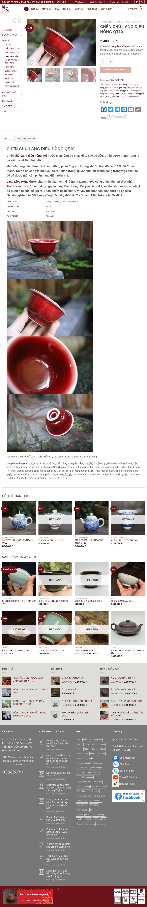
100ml (79, 744)
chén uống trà (96, 768)
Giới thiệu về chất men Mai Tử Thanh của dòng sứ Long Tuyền (58, 788)
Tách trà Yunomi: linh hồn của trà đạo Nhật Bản (57, 859)
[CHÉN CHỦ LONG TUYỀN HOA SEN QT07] (19, 579)
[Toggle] (21, 30)
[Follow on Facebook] (132, 2)
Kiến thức (92, 9)
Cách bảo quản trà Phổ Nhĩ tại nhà (58, 774)
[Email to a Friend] (119, 117)
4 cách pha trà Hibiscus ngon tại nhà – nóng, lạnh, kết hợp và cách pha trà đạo (58, 759)
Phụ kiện (66, 9)
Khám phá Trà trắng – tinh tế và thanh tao (57, 818)
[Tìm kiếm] (26, 9)
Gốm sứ (34, 9)
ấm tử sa (101, 824)
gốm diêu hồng (111, 88)
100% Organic (96, 740)
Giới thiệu (106, 9)
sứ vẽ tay (94, 805)
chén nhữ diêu (82, 768)
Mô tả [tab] (7, 139)
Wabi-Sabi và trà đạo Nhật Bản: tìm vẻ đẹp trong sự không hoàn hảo (57, 803)
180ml (102, 749)
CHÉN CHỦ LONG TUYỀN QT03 (53, 601)
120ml (94, 744)
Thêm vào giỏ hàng (115, 69)
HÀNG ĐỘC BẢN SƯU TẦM (12, 61)
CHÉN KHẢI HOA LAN (85, 650)
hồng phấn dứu (126, 90)
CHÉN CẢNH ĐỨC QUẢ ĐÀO (124, 540)
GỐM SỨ (6, 40)
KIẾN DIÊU (9, 67)
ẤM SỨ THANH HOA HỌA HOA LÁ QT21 (17, 541)
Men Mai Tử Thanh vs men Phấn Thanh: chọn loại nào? (58, 743)
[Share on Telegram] (124, 117)
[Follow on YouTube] (20, 772)
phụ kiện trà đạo (99, 786)
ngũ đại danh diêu (84, 782)
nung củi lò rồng (83, 786)
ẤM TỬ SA (7, 30)
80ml (79, 740)
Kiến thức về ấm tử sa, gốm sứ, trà (104, 2)
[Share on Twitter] (114, 117)
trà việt (79, 819)
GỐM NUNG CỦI (12, 52)
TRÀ (4, 111)
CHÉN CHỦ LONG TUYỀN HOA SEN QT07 (19, 602)
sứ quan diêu (82, 800)
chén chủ (101, 754)
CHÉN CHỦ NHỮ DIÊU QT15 (51, 650)
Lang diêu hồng (119, 46)
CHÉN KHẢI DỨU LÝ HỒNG (51, 540)
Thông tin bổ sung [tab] (26, 139)
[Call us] (142, 2)
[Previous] (31, 42)
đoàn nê (80, 824)
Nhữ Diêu (98, 782)
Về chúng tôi (80, 2)
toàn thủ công (98, 815)
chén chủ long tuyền (85, 758)
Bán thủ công (82, 754)
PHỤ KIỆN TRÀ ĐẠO (9, 94)
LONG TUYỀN (11, 71)
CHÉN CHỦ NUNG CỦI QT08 (88, 601)
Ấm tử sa (46, 9)
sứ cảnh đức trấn (84, 796)
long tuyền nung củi (85, 777)
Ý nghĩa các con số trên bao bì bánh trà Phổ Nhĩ (58, 845)
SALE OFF (7, 106)
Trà (57, 9)
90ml (85, 740)
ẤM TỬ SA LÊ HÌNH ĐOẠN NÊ (34, 894)
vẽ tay (103, 819)
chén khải (98, 763)
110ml (107, 85)
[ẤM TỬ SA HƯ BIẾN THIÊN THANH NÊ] (128, 628)
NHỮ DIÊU (9, 79)
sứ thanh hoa (95, 800)
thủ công (120, 96)
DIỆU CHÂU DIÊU (12, 49)
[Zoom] (30, 62)
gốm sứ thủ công (111, 90)
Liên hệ (125, 2)
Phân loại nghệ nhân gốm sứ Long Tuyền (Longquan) (57, 832)
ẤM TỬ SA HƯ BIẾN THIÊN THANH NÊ (127, 651)
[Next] (90, 42)
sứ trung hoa (82, 805)
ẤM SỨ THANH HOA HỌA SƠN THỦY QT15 (89, 541)
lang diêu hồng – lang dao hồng (68, 463)
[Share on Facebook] (109, 117)
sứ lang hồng (110, 96)
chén (92, 754)
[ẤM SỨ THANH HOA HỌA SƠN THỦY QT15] (92, 518)
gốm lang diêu (124, 88)
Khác (103, 118)
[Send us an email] (137, 2)
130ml (102, 744)
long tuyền (81, 772)
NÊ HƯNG (9, 75)
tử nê (96, 819)
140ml (79, 749)
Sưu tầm (79, 9)
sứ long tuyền (99, 796)
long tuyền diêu (94, 772)
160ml (94, 749)
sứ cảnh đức (93, 791)
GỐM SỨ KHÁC (12, 56)
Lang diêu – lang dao (18, 463)
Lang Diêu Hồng (17, 181)
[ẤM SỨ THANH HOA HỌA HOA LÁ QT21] (19, 518)
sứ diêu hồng (126, 93)
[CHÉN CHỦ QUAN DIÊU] (128, 579)
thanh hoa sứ (82, 810)
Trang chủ (106, 22)
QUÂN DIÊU (10, 82)
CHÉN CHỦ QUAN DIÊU (122, 601)
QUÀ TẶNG (7, 101)
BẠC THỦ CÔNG (10, 35)
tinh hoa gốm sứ (132, 96)
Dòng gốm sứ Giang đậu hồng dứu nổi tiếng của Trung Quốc (58, 873)
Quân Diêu (81, 791)
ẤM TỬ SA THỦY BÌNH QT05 (15, 650)
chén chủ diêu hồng (119, 85)
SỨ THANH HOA (12, 86)
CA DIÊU (8, 45)
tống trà (88, 819)
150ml (86, 749)
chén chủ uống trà (84, 763)
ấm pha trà (90, 824)
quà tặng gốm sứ (112, 93)
